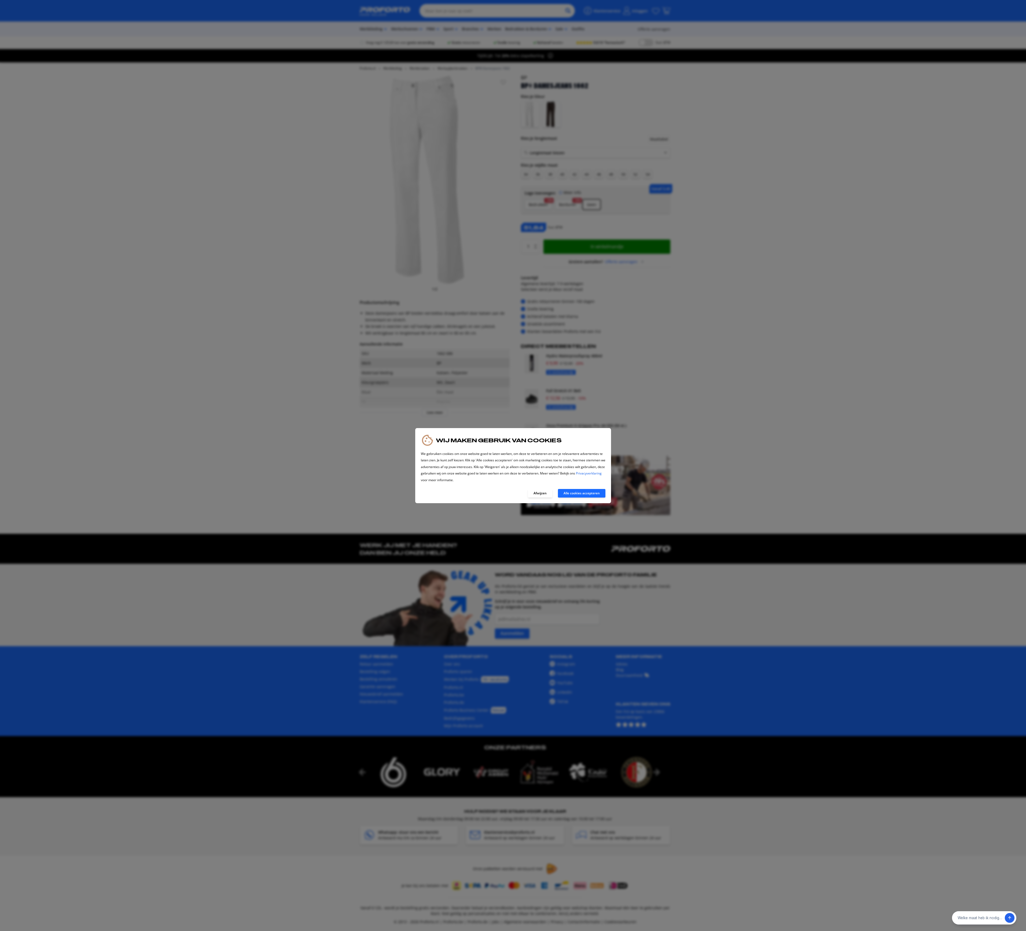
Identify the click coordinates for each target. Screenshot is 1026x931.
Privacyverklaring (589, 473)
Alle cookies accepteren (582, 493)
